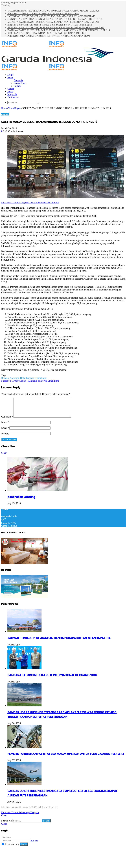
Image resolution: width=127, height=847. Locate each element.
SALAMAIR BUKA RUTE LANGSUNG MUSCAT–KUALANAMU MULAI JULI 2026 (53, 10)
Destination (13, 97)
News (10, 77)
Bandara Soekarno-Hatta (13, 378)
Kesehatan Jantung (21, 497)
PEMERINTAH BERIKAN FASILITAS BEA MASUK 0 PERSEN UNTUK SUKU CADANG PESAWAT (65, 754)
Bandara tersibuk (34, 378)
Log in (23, 844)
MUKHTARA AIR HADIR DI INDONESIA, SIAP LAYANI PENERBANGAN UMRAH (53, 22)
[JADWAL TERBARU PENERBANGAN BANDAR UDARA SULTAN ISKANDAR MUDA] (24, 631)
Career (10, 88)
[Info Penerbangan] (48, 46)
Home (10, 74)
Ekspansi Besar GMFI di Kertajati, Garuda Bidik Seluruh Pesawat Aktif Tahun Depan (49, 24)
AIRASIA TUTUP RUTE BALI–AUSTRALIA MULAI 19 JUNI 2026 (43, 13)
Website (5, 433)
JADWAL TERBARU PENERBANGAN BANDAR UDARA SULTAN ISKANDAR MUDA (59, 638)
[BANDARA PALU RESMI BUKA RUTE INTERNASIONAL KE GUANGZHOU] (24, 668)
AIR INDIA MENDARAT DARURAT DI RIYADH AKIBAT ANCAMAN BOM (48, 36)
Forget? (34, 840)
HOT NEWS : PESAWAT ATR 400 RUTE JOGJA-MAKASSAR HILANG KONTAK (51, 16)
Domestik (18, 80)
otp (44, 378)
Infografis (12, 94)
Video (10, 91)
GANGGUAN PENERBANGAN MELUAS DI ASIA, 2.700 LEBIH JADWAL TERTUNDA (54, 19)
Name (5, 422)
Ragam (17, 86)
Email (5, 428)
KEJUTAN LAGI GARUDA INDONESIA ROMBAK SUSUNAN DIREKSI (46, 33)
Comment (7, 416)
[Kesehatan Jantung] (37, 490)
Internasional (20, 83)
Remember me (12, 844)
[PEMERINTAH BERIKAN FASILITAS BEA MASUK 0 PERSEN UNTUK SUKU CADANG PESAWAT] (24, 747)
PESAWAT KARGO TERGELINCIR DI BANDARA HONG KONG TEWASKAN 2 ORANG (55, 27)
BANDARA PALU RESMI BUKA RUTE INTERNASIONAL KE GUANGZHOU (52, 675)
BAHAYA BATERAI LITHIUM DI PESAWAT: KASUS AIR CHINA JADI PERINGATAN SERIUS (58, 30)
